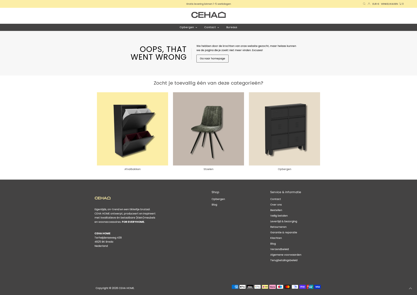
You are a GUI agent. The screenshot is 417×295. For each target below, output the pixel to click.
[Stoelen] (208, 128)
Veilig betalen (279, 216)
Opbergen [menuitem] (187, 27)
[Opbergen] (284, 128)
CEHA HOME (126, 288)
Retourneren (278, 227)
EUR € (376, 4)
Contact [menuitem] (210, 27)
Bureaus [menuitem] (231, 27)
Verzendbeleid (279, 249)
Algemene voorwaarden (285, 255)
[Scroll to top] (410, 288)
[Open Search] (364, 3)
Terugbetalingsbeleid (283, 260)
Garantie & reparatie (283, 232)
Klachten (276, 238)
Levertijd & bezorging (283, 221)
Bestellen (276, 210)
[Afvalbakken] (132, 128)
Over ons (276, 204)
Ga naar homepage (212, 58)
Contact (275, 199)
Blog (214, 204)
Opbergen (218, 199)
